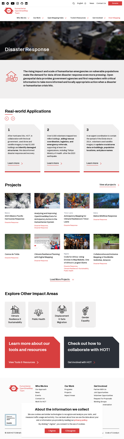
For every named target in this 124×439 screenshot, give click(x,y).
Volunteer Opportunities (103, 395)
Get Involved (100, 386)
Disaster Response (11, 222)
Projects (68, 392)
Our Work (69, 386)
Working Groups (100, 402)
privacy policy (80, 420)
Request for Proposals (103, 399)
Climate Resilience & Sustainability (76, 268)
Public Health (68, 271)
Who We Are (41, 386)
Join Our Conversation (103, 405)
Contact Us (40, 399)
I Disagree (70, 431)
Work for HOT (40, 402)
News (37, 392)
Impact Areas (70, 395)
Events (38, 395)
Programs (68, 389)
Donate (115, 3)
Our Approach (40, 389)
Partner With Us (100, 389)
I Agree (52, 431)
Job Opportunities (101, 392)
